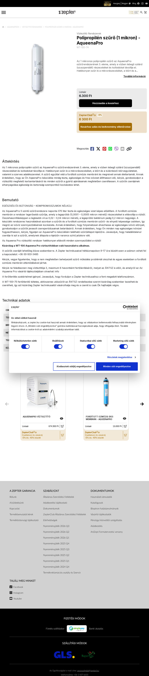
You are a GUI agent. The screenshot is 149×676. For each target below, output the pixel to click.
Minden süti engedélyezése (117, 366)
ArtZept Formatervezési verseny (107, 532)
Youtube (17, 599)
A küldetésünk (17, 503)
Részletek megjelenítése (119, 357)
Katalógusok (97, 503)
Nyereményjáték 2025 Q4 (56, 543)
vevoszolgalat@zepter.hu (88, 671)
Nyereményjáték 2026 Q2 (56, 532)
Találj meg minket (23, 581)
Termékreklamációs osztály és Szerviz (62, 573)
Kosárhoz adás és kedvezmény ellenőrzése (105, 126)
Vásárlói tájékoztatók (101, 514)
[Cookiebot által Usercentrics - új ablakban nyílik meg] (125, 307)
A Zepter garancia (22, 491)
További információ (134, 76)
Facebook (18, 587)
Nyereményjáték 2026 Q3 (56, 526)
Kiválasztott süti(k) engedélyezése (74, 366)
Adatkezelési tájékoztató (55, 503)
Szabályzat (51, 491)
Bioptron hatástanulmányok (105, 508)
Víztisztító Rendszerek (32, 27)
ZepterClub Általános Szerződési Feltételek (64, 514)
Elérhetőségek (50, 520)
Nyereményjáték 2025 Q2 (56, 555)
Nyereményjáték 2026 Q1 (56, 538)
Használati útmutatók (101, 497)
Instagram (18, 593)
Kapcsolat (14, 508)
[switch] (58, 346)
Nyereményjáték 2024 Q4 (56, 567)
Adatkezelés (96, 526)
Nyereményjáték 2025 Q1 (56, 561)
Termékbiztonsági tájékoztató (24, 520)
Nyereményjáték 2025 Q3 (56, 549)
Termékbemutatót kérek (21, 514)
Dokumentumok (51, 508)
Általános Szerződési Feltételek (58, 497)
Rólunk (13, 497)
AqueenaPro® (13, 27)
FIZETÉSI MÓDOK (74, 618)
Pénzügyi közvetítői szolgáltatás (106, 520)
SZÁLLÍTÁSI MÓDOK (74, 643)
